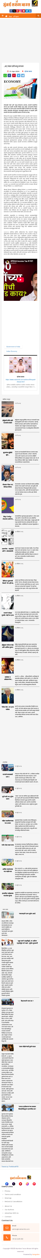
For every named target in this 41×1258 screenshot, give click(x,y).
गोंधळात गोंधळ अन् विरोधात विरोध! (8, 486)
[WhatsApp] (5, 75)
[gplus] (20, 11)
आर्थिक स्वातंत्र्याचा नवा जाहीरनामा (8, 870)
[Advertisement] (20, 39)
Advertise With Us (12, 1213)
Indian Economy (11, 351)
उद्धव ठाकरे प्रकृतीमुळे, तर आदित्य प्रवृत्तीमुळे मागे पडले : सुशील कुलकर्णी (27, 942)
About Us (8, 1206)
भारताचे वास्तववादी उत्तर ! (8, 775)
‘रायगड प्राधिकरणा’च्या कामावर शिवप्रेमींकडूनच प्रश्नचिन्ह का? (27, 1108)
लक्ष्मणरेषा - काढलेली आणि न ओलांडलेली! (7, 550)
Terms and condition (13, 1194)
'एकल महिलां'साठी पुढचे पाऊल (27, 1046)
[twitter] (14, 11)
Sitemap (8, 1198)
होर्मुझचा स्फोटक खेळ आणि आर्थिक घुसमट (8, 646)
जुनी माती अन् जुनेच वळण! (7, 798)
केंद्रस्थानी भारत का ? (27, 1001)
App (10, 16)
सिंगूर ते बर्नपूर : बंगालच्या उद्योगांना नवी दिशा (8, 518)
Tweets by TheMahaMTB (10, 1166)
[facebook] (11, 11)
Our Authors (9, 1209)
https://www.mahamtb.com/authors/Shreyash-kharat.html (20, 380)
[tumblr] (26, 11)
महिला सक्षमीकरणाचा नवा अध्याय (7, 822)
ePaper (16, 16)
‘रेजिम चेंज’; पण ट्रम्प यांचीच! (8, 708)
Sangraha (35, 1254)
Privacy (7, 1191)
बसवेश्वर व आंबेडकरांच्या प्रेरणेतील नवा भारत (7, 678)
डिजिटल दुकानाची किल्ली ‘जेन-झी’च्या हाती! (7, 582)
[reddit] (30, 11)
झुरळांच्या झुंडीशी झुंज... (7, 454)
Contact (8, 1217)
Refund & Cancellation (13, 1201)
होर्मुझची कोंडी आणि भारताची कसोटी (8, 421)
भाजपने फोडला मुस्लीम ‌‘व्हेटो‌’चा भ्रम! (8, 614)
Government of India (13, 347)
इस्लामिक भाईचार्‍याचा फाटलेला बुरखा (7, 894)
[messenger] (23, 11)
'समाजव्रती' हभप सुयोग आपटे (27, 914)
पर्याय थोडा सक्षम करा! (8, 845)
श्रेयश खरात (28, 71)
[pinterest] (17, 11)
